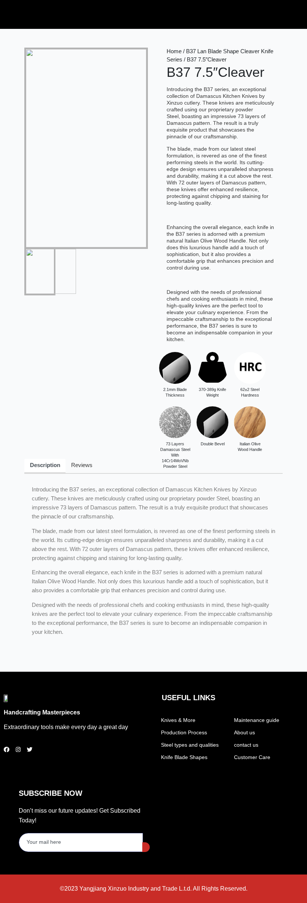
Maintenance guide (256, 720)
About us (244, 732)
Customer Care (252, 757)
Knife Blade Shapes (184, 757)
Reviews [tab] (81, 465)
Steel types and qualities (190, 745)
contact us (246, 745)
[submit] (146, 847)
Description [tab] (45, 465)
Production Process (184, 732)
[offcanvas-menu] (236, 14)
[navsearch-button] (227, 13)
